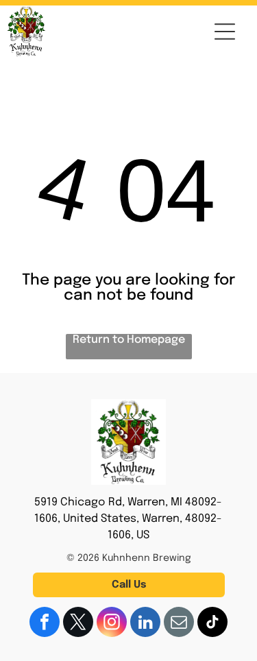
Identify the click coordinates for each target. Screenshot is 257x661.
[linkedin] (145, 623)
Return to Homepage (129, 340)
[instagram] (112, 623)
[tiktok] (212, 623)
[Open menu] (225, 31)
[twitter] (78, 623)
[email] (179, 623)
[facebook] (44, 623)
